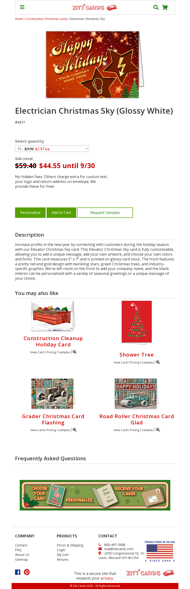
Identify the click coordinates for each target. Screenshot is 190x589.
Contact (21, 545)
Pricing (51, 352)
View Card (37, 352)
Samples (64, 352)
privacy (107, 578)
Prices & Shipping (70, 545)
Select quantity (29, 141)
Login (61, 550)
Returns (63, 559)
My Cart (63, 554)
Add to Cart (61, 212)
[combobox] (52, 148)
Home (19, 19)
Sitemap (21, 559)
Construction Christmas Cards (47, 19)
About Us (22, 554)
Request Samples (105, 212)
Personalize (30, 212)
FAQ (18, 550)
